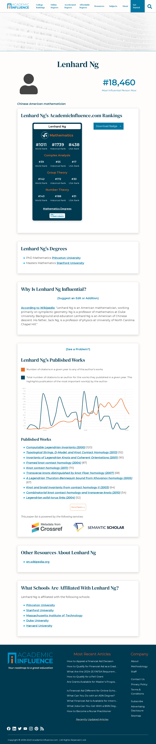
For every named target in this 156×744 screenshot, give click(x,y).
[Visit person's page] (57, 215)
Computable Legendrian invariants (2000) (55, 447)
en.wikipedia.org (38, 561)
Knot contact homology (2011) (47, 468)
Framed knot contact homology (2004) (53, 462)
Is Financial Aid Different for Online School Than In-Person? (102, 690)
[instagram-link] (31, 729)
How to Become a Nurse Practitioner (89, 711)
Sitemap (136, 715)
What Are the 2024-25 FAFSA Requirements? (94, 671)
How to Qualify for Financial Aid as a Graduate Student (99, 666)
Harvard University (39, 625)
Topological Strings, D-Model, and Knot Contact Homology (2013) (71, 452)
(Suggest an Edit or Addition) (78, 298)
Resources (99, 6)
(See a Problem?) (78, 349)
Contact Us (137, 679)
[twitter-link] (20, 729)
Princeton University (66, 258)
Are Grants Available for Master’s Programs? (93, 681)
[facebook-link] (9, 729)
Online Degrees (54, 6)
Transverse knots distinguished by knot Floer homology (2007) (70, 473)
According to (38, 308)
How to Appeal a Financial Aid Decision (90, 661)
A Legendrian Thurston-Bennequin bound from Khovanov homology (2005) (79, 478)
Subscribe (137, 701)
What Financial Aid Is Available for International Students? (102, 700)
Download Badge (106, 126)
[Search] (149, 6)
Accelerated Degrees (70, 6)
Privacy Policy (139, 684)
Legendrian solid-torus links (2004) (50, 497)
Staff (133, 671)
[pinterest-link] (36, 729)
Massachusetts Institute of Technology (54, 615)
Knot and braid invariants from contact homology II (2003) (67, 487)
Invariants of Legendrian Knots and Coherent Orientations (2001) (72, 457)
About (125, 6)
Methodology (139, 666)
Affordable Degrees (85, 6)
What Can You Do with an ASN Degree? (91, 695)
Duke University (37, 620)
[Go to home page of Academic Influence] (19, 6)
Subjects (113, 6)
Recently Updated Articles (92, 719)
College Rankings (40, 6)
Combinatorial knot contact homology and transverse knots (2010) (73, 492)
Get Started (136, 6)
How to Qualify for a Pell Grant (85, 676)
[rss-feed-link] (42, 729)
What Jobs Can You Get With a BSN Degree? (94, 706)
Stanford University (70, 263)
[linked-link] (14, 729)
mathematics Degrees (57, 208)
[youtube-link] (25, 729)
